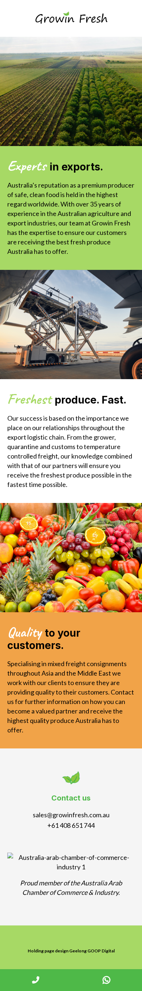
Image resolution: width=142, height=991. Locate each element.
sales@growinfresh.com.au (71, 815)
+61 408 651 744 (71, 825)
